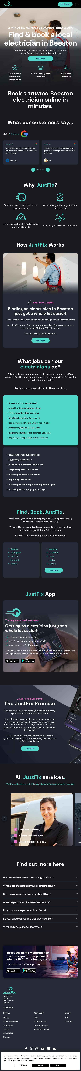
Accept (58, 1065)
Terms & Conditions (10, 1021)
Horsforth (15, 560)
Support (6, 1029)
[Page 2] (38, 169)
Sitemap (6, 1037)
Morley (52, 560)
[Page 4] (42, 169)
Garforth (14, 556)
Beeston (14, 549)
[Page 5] (43, 169)
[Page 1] (37, 169)
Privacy (6, 1017)
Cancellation (8, 1033)
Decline (40, 1065)
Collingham (16, 552)
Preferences (23, 1065)
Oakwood (53, 552)
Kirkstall (14, 563)
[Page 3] (40, 169)
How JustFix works (41, 1029)
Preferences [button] (31, 1060)
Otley (51, 556)
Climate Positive (40, 1021)
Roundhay (53, 549)
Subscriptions (8, 1025)
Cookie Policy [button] (64, 1058)
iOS (66, 1017)
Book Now (65, 4)
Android (68, 1021)
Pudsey (52, 563)
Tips (36, 1017)
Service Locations (41, 1025)
